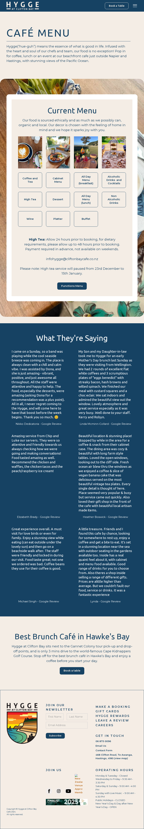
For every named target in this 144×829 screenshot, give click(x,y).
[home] (22, 6)
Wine (30, 218)
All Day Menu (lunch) (86, 199)
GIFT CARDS (107, 711)
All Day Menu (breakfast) (86, 180)
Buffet (86, 218)
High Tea (30, 199)
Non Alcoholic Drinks (114, 199)
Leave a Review (112, 720)
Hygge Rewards (113, 716)
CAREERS (105, 725)
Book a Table (117, 5)
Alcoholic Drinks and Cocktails (114, 180)
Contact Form (104, 750)
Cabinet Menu (58, 180)
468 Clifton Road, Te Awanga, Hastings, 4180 (114, 756)
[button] (134, 6)
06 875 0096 (103, 741)
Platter (58, 218)
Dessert (58, 199)
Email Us (101, 745)
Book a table (72, 670)
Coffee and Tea (30, 180)
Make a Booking (113, 706)
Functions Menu (72, 286)
